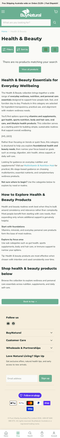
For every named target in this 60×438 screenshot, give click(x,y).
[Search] (55, 22)
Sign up (45, 378)
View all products (30, 69)
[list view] (55, 49)
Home (4, 31)
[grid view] (46, 49)
